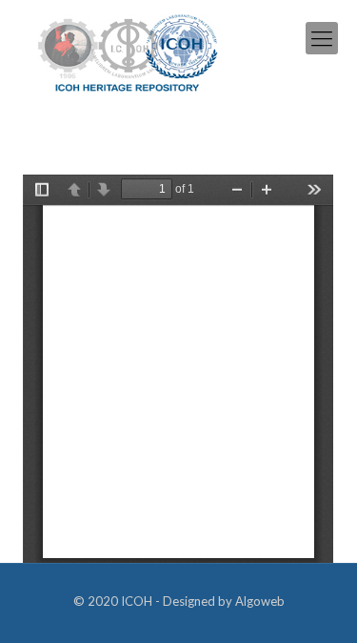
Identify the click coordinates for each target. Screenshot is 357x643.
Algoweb (260, 601)
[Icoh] (128, 51)
